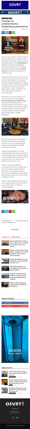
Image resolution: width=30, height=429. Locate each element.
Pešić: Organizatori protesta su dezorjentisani (8, 221)
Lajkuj (25, 302)
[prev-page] (2, 290)
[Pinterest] (10, 32)
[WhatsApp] (13, 32)
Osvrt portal (5, 29)
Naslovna (4, 16)
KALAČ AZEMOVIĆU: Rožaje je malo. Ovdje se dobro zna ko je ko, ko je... (18, 373)
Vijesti (10, 18)
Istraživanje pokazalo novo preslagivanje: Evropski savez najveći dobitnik (18, 268)
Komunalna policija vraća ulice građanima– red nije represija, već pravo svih (19, 260)
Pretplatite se (24, 306)
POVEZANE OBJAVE (6, 237)
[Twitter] (6, 32)
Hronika (3, 277)
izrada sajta (15, 427)
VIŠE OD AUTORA (16, 237)
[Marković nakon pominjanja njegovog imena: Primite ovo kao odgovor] (5, 284)
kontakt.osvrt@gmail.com (15, 413)
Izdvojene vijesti (10, 16)
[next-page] (5, 290)
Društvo (3, 253)
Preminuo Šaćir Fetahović (21, 220)
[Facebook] (3, 32)
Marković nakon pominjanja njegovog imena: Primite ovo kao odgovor (18, 284)
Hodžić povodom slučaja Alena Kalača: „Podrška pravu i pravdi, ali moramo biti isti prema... (18, 381)
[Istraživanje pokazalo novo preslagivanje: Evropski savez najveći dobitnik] (5, 268)
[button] (2, 12)
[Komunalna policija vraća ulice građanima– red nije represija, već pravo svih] (5, 261)
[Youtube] (17, 417)
